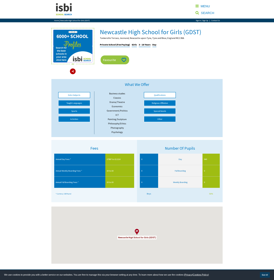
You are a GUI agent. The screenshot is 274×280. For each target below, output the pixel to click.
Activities (74, 119)
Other (159, 119)
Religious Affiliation (160, 103)
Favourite (109, 60)
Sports (74, 111)
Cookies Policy (200, 275)
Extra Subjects (74, 95)
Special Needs (160, 111)
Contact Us (215, 20)
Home (56, 20)
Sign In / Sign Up (202, 20)
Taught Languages (74, 103)
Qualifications (160, 95)
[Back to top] (267, 264)
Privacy (188, 275)
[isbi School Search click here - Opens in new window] (72, 31)
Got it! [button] (265, 275)
